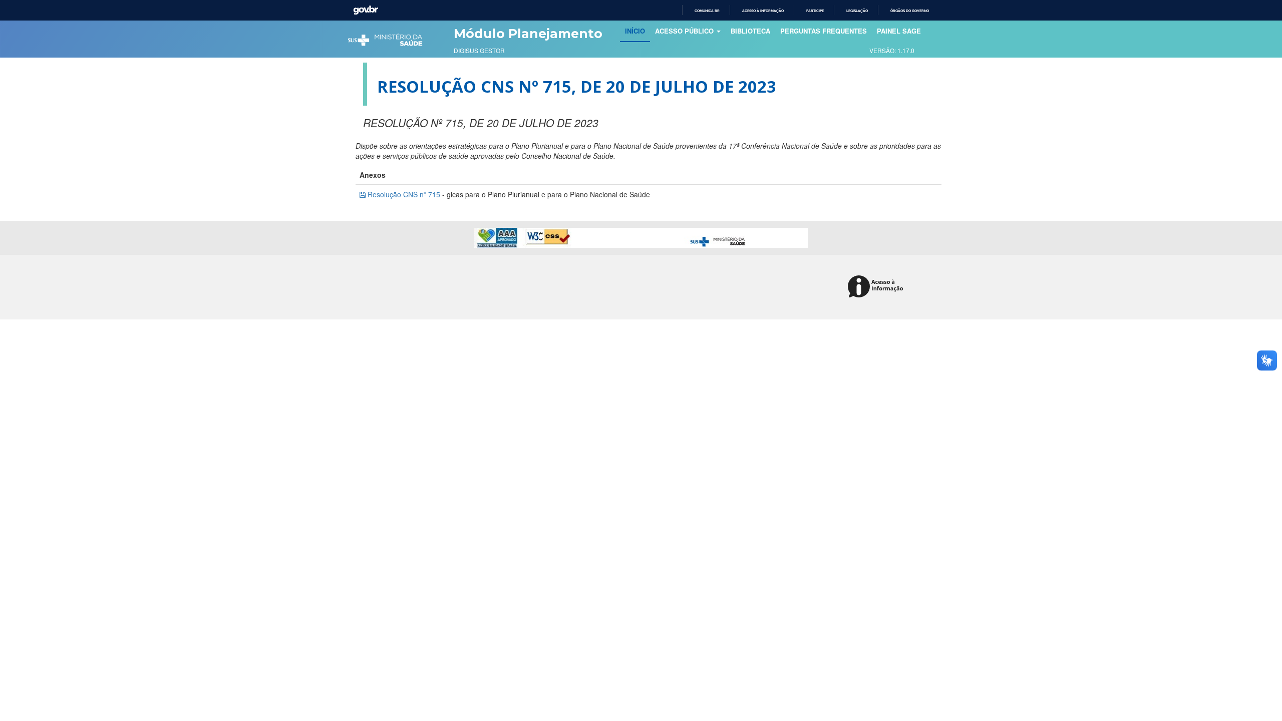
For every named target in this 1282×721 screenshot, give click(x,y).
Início (637, 31)
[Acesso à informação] (877, 287)
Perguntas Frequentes (823, 31)
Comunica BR (707, 11)
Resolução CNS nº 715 (404, 194)
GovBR (365, 10)
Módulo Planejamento (528, 33)
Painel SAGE (899, 31)
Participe (815, 11)
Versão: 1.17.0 (891, 50)
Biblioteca (750, 31)
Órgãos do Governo (909, 11)
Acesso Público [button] (685, 31)
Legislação (857, 11)
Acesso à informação (763, 11)
